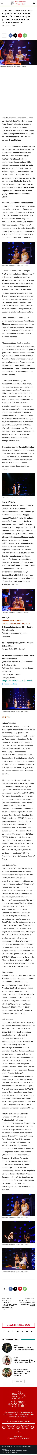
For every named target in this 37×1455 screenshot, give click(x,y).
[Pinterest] (20, 35)
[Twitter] (13, 1427)
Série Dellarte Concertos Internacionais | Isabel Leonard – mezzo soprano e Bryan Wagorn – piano (9, 1305)
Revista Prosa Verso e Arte (14, 22)
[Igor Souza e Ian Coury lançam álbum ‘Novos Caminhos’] (7, 1373)
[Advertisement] (18, 92)
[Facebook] (11, 35)
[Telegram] (18, 1331)
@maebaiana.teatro (10, 684)
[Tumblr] (13, 1331)
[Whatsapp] (22, 1331)
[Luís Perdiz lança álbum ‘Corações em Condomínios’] (7, 1348)
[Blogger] (27, 1331)
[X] (15, 35)
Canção (15, 1345)
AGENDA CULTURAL (8, 10)
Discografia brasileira (20, 1369)
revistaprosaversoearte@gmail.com (18, 1438)
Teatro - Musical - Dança (23, 10)
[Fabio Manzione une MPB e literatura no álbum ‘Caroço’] (7, 1360)
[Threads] (31, 1331)
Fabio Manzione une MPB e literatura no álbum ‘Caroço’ (24, 1361)
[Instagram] (8, 1331)
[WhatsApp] (25, 35)
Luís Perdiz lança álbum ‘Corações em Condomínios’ (23, 1349)
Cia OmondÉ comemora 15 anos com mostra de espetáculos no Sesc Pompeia (27, 1303)
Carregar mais (18, 1381)
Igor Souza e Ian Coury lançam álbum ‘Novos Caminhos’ (21, 1373)
